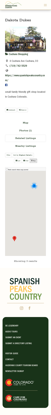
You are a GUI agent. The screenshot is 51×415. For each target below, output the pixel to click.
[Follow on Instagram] (21, 308)
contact (9, 360)
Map (25, 122)
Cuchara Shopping (18, 54)
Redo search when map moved (18, 170)
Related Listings (25, 138)
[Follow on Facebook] (29, 308)
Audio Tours (11, 332)
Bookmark (11, 110)
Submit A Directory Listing (18, 344)
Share (22, 110)
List (18, 161)
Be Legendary (11, 326)
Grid (26, 161)
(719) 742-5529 (18, 66)
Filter (8, 155)
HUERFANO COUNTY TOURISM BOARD (21, 366)
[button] (14, 238)
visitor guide (11, 354)
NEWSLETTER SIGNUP (14, 371)
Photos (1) (25, 130)
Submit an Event (13, 338)
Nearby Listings (25, 146)
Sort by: (22, 155)
